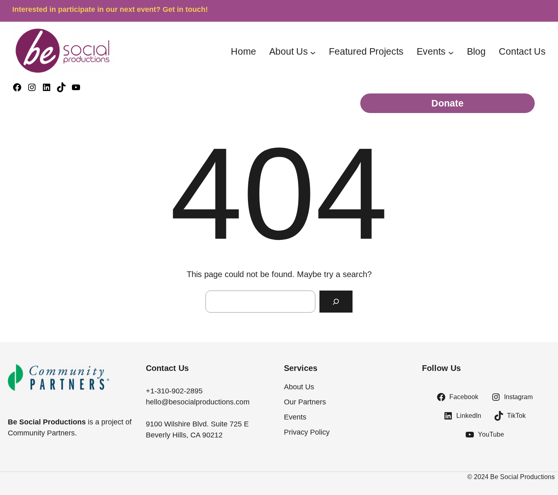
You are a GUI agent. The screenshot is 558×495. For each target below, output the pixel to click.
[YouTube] (76, 87)
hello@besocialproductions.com (198, 402)
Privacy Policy (307, 432)
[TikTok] (61, 87)
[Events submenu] (451, 52)
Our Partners (305, 402)
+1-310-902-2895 (174, 391)
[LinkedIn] (46, 87)
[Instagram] (32, 87)
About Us (288, 51)
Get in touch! (185, 9)
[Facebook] (17, 87)
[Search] (336, 302)
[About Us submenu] (313, 52)
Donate (447, 103)
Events (431, 51)
